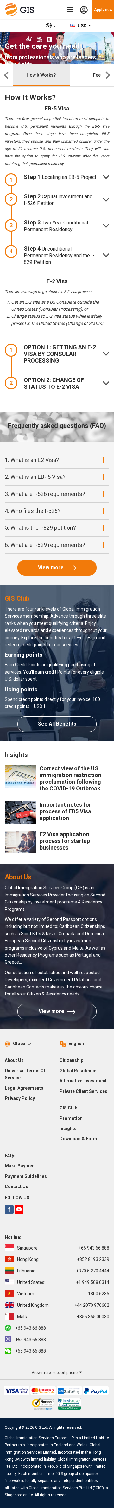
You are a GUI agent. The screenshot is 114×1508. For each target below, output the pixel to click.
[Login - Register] (84, 10)
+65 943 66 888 (63, 1247)
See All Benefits (57, 724)
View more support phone (55, 1372)
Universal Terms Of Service (25, 1074)
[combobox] (80, 25)
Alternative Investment (83, 1080)
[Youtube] (19, 1209)
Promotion (71, 1118)
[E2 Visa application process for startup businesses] (20, 841)
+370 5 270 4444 (63, 1270)
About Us (14, 1060)
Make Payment (20, 1165)
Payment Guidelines (26, 1176)
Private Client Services (83, 1091)
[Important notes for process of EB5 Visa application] (20, 812)
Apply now (103, 9)
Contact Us (16, 1186)
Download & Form (78, 1138)
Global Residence (78, 1070)
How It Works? (41, 75)
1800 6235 (63, 1293)
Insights (68, 1128)
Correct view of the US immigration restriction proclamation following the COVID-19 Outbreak (70, 778)
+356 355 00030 (63, 1316)
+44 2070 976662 (63, 1305)
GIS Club (68, 1107)
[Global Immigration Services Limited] (21, 9)
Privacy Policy (20, 1098)
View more (51, 567)
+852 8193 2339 (63, 1259)
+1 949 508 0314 (63, 1282)
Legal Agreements (24, 1088)
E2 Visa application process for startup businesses (65, 841)
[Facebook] (9, 1209)
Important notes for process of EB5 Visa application (65, 811)
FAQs (10, 1155)
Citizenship (71, 1060)
